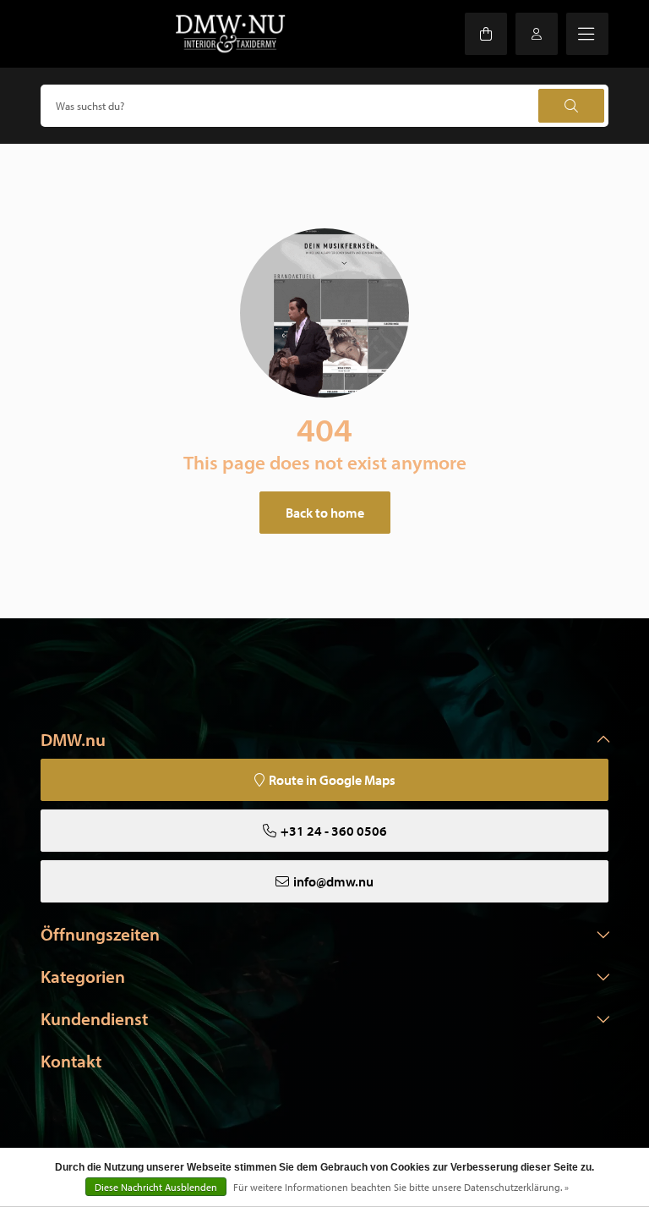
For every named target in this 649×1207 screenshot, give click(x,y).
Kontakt (71, 1061)
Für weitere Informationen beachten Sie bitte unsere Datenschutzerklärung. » (401, 1187)
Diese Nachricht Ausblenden (156, 1187)
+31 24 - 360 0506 (334, 830)
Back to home (325, 512)
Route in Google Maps (332, 779)
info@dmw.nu (333, 881)
